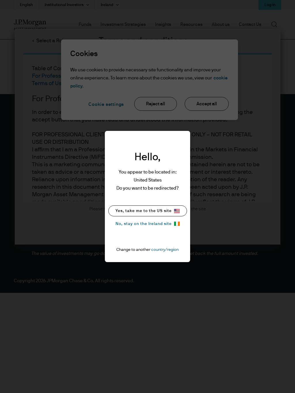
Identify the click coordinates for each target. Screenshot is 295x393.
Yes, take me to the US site (144, 211)
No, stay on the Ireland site (144, 224)
